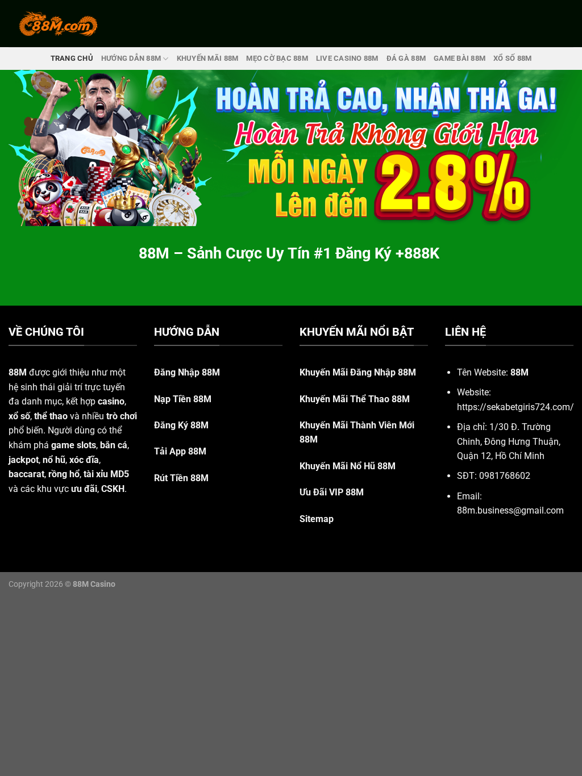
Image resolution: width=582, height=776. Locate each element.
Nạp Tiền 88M (182, 399)
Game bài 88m (459, 58)
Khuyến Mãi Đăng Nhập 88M (358, 372)
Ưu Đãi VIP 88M (332, 492)
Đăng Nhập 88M (187, 372)
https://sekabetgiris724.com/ (515, 407)
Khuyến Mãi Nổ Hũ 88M (348, 466)
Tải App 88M (180, 451)
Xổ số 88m (512, 58)
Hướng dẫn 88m (131, 58)
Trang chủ (72, 58)
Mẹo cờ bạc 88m (277, 58)
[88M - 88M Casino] (59, 23)
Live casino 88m (347, 58)
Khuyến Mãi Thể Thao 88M (355, 399)
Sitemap (317, 519)
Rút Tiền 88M (181, 478)
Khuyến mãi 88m (208, 58)
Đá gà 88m (406, 58)
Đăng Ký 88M (181, 425)
